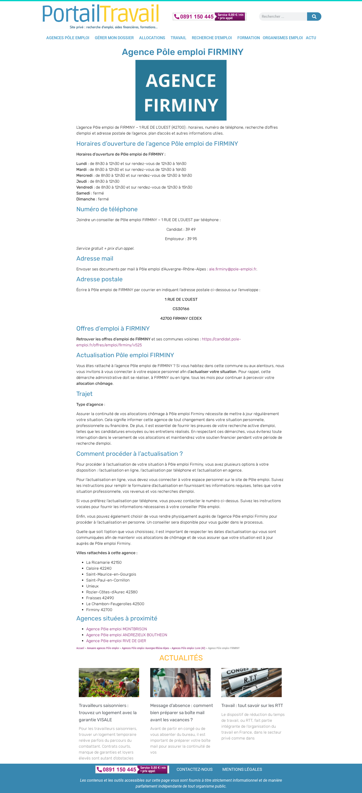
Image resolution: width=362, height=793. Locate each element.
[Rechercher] (314, 16)
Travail (178, 37)
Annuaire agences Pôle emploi (103, 648)
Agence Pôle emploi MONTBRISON (116, 629)
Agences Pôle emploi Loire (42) (188, 648)
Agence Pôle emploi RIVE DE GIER (116, 640)
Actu (311, 37)
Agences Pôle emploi (67, 37)
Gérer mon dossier (114, 37)
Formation (248, 37)
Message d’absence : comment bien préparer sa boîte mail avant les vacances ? (181, 713)
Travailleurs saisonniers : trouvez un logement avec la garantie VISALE (108, 713)
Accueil (80, 648)
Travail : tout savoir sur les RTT (253, 705)
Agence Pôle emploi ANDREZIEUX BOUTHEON (126, 635)
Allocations (152, 37)
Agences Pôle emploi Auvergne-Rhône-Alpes (145, 648)
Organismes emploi (283, 37)
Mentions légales (242, 769)
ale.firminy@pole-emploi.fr (232, 269)
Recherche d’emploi (212, 37)
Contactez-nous (195, 769)
